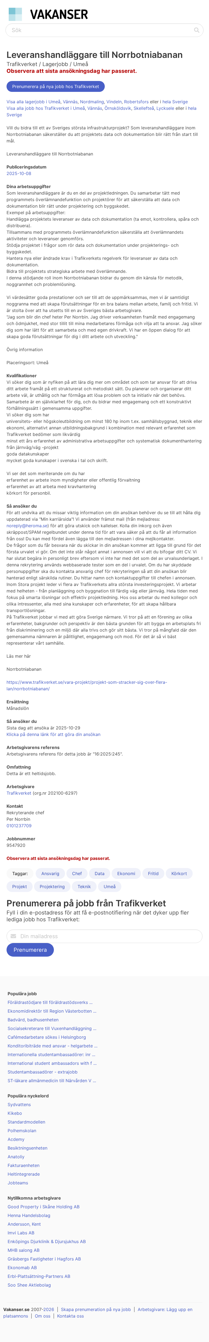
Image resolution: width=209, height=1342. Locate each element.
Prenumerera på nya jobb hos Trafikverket (55, 86)
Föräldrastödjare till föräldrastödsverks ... (50, 1002)
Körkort (179, 873)
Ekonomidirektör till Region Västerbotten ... (52, 1011)
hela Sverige (175, 101)
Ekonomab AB (22, 1267)
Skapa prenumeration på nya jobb (96, 1309)
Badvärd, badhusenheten (33, 1019)
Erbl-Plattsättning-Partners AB (39, 1276)
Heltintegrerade (24, 1174)
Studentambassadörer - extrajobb (43, 1072)
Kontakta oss (70, 1316)
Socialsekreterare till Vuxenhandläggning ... (52, 1028)
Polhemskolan (22, 1130)
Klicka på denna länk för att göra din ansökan (53, 734)
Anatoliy (16, 1156)
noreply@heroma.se (27, 525)
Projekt (19, 886)
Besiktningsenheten (27, 1148)
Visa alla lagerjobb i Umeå (33, 101)
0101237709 (19, 825)
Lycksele (165, 108)
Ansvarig (50, 873)
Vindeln (114, 101)
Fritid (153, 873)
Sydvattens (19, 1104)
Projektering (52, 886)
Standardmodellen (26, 1122)
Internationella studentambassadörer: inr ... (51, 1054)
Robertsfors (136, 101)
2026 (48, 1309)
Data (99, 873)
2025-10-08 (19, 173)
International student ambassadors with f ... (52, 1063)
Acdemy (16, 1139)
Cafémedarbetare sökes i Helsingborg (47, 1037)
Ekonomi (126, 873)
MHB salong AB (23, 1250)
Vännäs (70, 101)
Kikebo (15, 1113)
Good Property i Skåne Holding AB (43, 1206)
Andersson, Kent (24, 1224)
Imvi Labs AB (21, 1232)
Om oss (42, 1316)
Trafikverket (19, 793)
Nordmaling (92, 101)
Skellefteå (144, 108)
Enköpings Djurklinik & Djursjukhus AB (47, 1241)
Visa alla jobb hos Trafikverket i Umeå (46, 108)
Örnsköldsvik (117, 108)
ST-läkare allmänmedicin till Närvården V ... (52, 1080)
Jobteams (18, 1182)
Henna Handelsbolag (29, 1215)
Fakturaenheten (23, 1165)
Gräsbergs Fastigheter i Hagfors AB (44, 1259)
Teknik (84, 886)
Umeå (110, 886)
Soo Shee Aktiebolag (29, 1285)
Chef (77, 873)
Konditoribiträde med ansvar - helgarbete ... (52, 1045)
